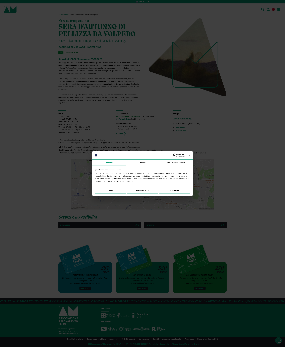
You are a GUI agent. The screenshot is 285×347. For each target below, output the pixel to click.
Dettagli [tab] (142, 162)
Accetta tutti (174, 190)
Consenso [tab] (109, 162)
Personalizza (141, 190)
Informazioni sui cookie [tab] (176, 162)
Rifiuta (110, 190)
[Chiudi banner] (189, 155)
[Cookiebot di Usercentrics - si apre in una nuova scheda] (174, 155)
